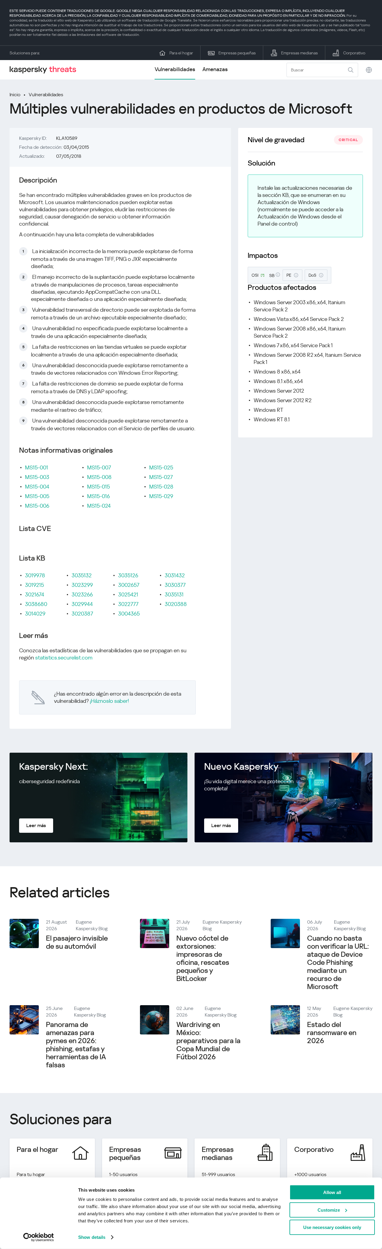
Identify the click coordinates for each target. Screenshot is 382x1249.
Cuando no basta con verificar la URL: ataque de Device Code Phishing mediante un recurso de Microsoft (338, 962)
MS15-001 (36, 467)
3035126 (128, 575)
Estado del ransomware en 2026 (331, 1032)
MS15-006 (37, 506)
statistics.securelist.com (64, 657)
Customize (329, 1209)
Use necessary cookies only (332, 1227)
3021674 (34, 594)
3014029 (35, 613)
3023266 (82, 594)
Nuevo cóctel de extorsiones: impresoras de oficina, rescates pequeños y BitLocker (202, 958)
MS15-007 (99, 467)
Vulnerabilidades (175, 69)
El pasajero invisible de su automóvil (77, 942)
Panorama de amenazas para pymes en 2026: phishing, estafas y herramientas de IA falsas (76, 1044)
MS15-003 (37, 477)
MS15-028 (161, 486)
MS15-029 (161, 496)
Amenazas (215, 69)
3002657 (128, 585)
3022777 (128, 604)
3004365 (129, 613)
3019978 (35, 575)
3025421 (128, 594)
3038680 (36, 604)
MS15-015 (98, 486)
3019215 (34, 585)
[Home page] (45, 70)
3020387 (82, 613)
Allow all (332, 1192)
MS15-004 (37, 486)
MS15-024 (99, 506)
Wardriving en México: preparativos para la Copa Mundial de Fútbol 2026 (208, 1040)
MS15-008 (99, 477)
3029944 (82, 604)
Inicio (15, 94)
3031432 (175, 575)
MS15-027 (161, 477)
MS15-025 (161, 467)
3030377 (175, 585)
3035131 (174, 594)
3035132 (82, 575)
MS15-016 (98, 496)
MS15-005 (37, 496)
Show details (91, 1237)
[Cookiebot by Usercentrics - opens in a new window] (39, 1237)
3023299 (82, 585)
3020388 (176, 604)
